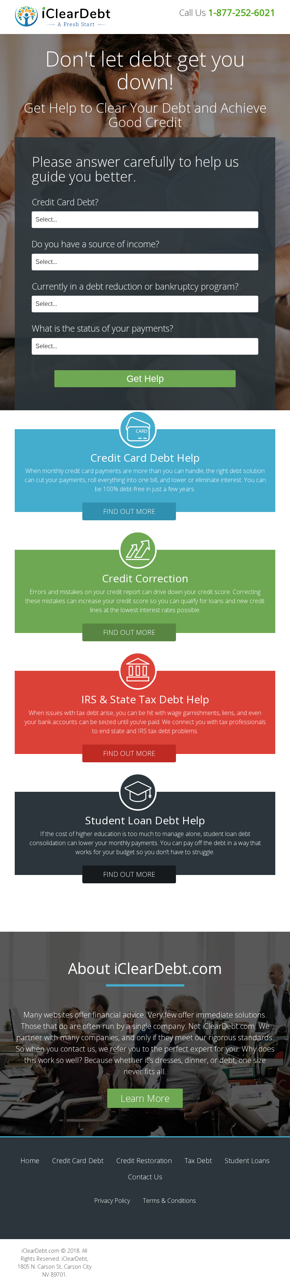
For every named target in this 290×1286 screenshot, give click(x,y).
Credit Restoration (144, 1160)
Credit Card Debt (77, 1160)
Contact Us (145, 1176)
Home (29, 1160)
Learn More (145, 1098)
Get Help (145, 378)
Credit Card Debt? (65, 202)
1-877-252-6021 (241, 12)
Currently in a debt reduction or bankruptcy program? (135, 286)
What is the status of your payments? (102, 328)
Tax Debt (198, 1160)
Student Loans (247, 1160)
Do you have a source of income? (95, 244)
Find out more (129, 511)
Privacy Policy (112, 1200)
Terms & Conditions (169, 1200)
